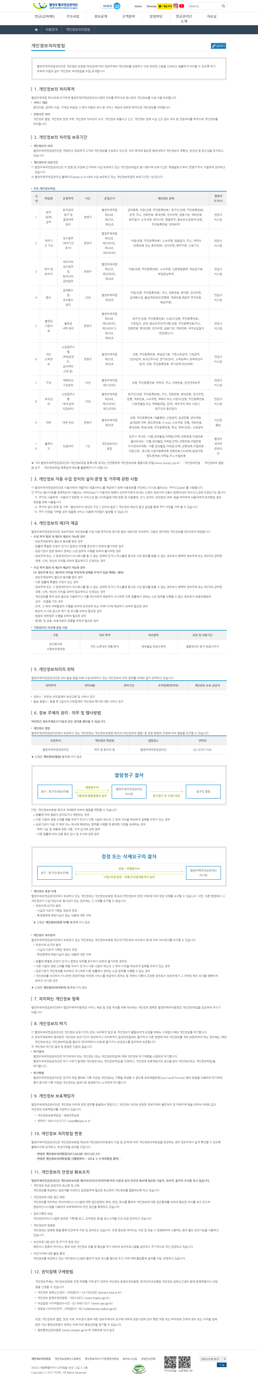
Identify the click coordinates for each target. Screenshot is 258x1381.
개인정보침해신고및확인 (67, 1358)
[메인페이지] (55, 4)
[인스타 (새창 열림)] (175, 5)
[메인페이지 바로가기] (36, 29)
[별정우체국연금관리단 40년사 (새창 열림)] (110, 6)
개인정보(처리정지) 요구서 (59, 987)
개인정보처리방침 (41, 1358)
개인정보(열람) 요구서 (56, 756)
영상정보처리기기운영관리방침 (102, 1358)
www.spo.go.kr (102, 1303)
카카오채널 (170, 1370)
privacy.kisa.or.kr (110, 1292)
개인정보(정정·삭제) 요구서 (61, 922)
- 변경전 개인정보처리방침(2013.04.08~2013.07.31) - (68, 1153)
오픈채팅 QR (185, 1370)
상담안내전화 (148, 1358)
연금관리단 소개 (184, 18)
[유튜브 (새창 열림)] (181, 5)
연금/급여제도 (45, 16)
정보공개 (100, 16)
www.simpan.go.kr (75, 1330)
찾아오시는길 (130, 1358)
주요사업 (72, 16)
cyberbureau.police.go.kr (100, 1308)
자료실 (211, 16)
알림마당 (156, 16)
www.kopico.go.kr (97, 1297)
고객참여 (128, 16)
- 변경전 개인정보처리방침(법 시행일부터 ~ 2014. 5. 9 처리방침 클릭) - (78, 1158)
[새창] (139, 1369)
